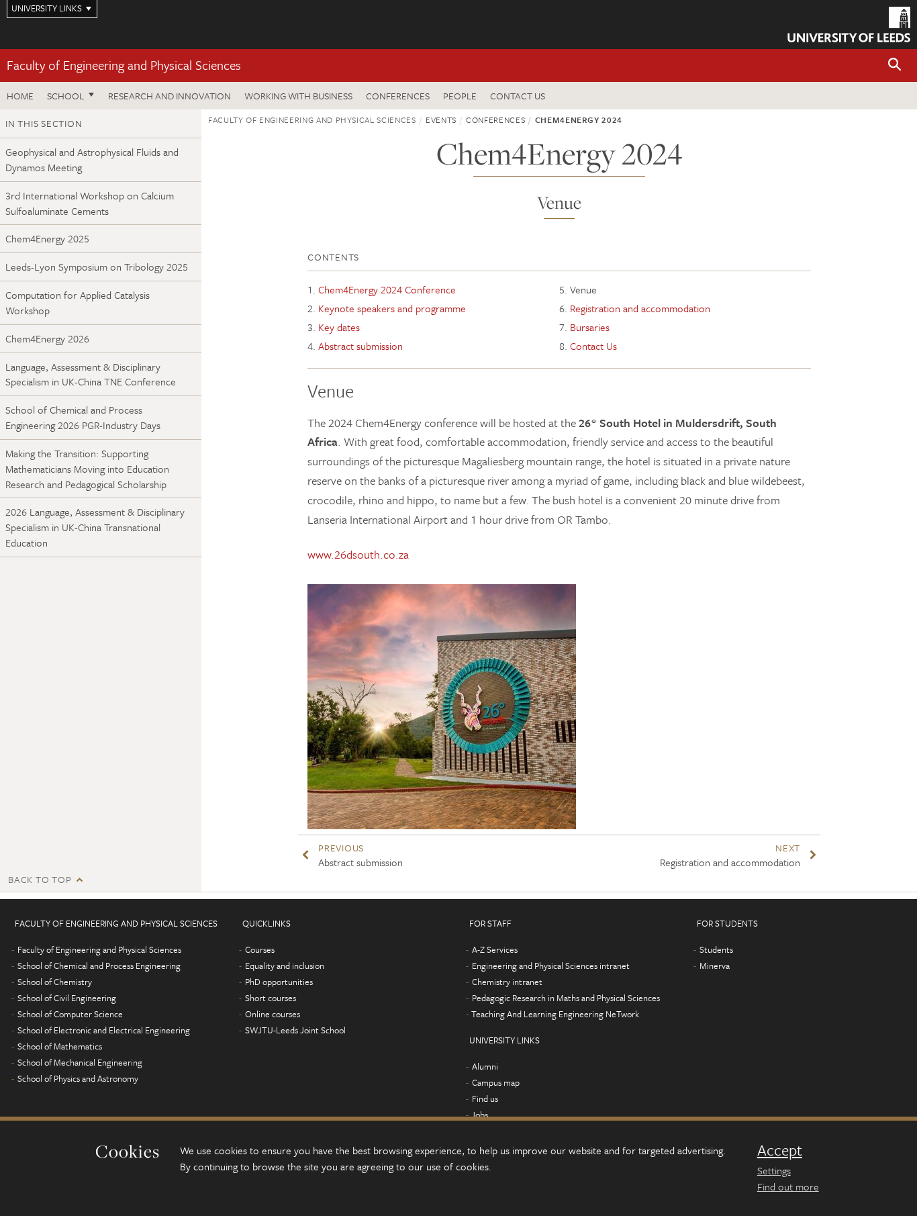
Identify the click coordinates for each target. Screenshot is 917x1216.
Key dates (339, 327)
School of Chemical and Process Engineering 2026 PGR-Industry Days (82, 417)
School (65, 96)
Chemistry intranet (507, 981)
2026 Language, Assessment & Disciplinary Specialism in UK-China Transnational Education (95, 527)
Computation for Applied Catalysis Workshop (77, 302)
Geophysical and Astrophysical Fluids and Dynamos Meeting (92, 159)
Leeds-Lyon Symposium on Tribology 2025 (96, 266)
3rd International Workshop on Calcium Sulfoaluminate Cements (89, 203)
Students (716, 949)
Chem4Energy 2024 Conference (387, 289)
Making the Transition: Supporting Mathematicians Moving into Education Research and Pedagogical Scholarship (87, 469)
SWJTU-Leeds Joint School (295, 1030)
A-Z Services (495, 949)
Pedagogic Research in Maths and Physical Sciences (566, 997)
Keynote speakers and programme (392, 308)
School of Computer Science (70, 1014)
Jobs (479, 1114)
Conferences (398, 96)
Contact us (517, 96)
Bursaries (590, 327)
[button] (894, 65)
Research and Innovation (169, 96)
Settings (774, 1170)
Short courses (270, 997)
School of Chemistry (54, 981)
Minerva (714, 965)
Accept (779, 1150)
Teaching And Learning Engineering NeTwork (555, 1014)
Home (20, 96)
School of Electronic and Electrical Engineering (103, 1030)
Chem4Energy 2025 (47, 238)
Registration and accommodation (640, 308)
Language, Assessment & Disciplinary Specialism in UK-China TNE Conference (90, 374)
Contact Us (593, 345)
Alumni (485, 1066)
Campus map (496, 1082)
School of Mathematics (59, 1046)
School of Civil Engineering (66, 997)
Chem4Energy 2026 (47, 338)
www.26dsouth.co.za (358, 554)
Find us (485, 1098)
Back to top (39, 879)
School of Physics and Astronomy (77, 1078)
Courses (260, 949)
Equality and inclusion (284, 965)
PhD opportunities (279, 981)
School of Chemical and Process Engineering (99, 965)
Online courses (272, 1014)
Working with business (298, 96)
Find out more (788, 1186)
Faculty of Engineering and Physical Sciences (124, 65)
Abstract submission (360, 345)
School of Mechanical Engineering (79, 1062)
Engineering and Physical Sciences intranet (551, 965)
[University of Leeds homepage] (848, 24)
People (460, 96)
